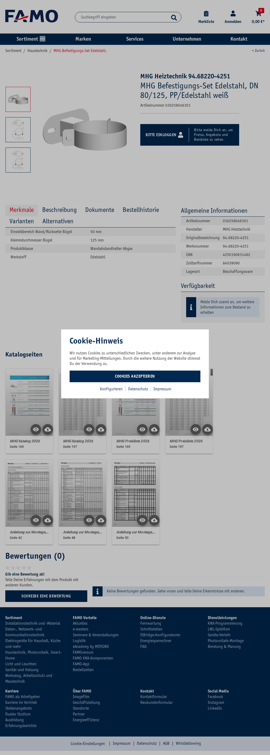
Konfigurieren (111, 389)
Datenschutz (138, 389)
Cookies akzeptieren (135, 376)
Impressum (162, 389)
